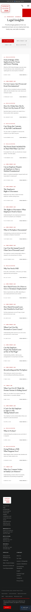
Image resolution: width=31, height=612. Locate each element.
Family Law (8, 44)
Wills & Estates (21, 44)
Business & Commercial (8, 565)
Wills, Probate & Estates (8, 563)
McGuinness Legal (18, 596)
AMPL (3, 596)
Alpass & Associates (22, 593)
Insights (18, 571)
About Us (19, 555)
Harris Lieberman (9, 596)
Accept (7, 607)
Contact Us (19, 578)
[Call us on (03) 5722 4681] (22, 5)
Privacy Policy (20, 580)
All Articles (8, 40)
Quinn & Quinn (4, 593)
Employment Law (22, 40)
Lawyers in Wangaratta (22, 561)
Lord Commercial (12, 593)
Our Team (19, 558)
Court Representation (8, 568)
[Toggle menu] (28, 6)
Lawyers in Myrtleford (22, 563)
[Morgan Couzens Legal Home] (5, 8)
